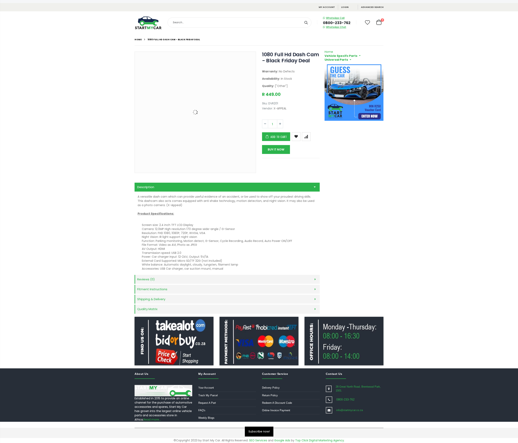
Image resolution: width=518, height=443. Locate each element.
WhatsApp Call (335, 18)
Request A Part (207, 402)
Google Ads (282, 440)
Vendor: (267, 108)
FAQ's (201, 410)
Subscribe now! (259, 431)
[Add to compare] (306, 136)
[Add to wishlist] (296, 136)
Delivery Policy (271, 387)
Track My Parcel (208, 395)
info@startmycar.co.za (349, 410)
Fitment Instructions (152, 289)
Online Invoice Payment (276, 410)
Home (138, 39)
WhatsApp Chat (336, 27)
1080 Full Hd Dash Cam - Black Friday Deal (290, 57)
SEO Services (258, 440)
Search (306, 22)
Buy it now (276, 149)
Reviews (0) (146, 279)
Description (145, 187)
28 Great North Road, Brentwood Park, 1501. (358, 388)
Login (344, 7)
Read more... (152, 420)
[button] (343, 56)
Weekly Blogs (206, 417)
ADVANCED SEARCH (372, 7)
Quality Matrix (147, 309)
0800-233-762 (345, 399)
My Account (327, 7)
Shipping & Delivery (151, 299)
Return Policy (270, 395)
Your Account (206, 387)
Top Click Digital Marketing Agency (319, 440)
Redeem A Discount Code (277, 402)
